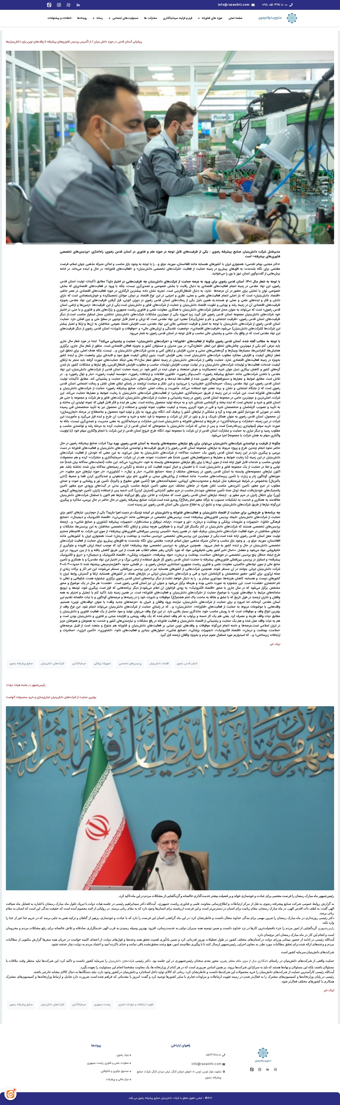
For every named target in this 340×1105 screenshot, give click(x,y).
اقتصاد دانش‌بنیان (159, 663)
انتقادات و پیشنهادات (59, 18)
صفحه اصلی (235, 18)
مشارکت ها (150, 18)
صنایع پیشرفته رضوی (21, 663)
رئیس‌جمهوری (325, 928)
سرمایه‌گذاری (79, 663)
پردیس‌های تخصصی (130, 663)
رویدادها (82, 18)
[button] (10, 1094)
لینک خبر (275, 644)
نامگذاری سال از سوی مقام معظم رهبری (245, 961)
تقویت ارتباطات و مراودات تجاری (135, 1004)
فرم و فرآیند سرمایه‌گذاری (177, 18)
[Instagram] (59, 5)
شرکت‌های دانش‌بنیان (52, 663)
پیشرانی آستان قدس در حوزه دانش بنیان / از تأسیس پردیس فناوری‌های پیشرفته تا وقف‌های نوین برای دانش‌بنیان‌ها (74, 41)
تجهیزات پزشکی (102, 663)
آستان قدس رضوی (187, 663)
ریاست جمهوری (102, 1004)
